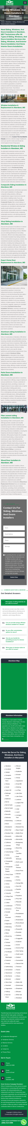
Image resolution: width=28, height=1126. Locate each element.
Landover (18, 799)
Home (3, 22)
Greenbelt (8, 985)
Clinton (7, 884)
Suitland (18, 957)
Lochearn (18, 823)
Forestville (8, 948)
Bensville (8, 814)
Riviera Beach (20, 923)
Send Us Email (10, 1072)
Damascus (8, 909)
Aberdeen (8, 22)
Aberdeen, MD (10, 1079)
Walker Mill (19, 982)
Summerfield (19, 960)
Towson (18, 969)
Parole (18, 892)
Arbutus (7, 784)
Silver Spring (19, 951)
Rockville (18, 926)
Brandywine (8, 827)
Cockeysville (9, 890)
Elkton (7, 933)
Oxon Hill (18, 886)
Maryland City (20, 827)
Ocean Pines (19, 870)
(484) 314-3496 (10, 1065)
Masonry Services (7, 1042)
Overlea (18, 880)
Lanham (18, 805)
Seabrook (18, 941)
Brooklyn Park (9, 833)
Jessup (18, 777)
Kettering (18, 787)
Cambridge (8, 848)
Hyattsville (19, 771)
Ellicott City (8, 936)
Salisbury (18, 935)
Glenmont (8, 979)
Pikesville (18, 901)
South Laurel (19, 954)
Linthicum (18, 820)
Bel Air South (9, 808)
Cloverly (7, 887)
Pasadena (19, 895)
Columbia (8, 899)
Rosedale (18, 932)
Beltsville (7, 811)
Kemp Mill (19, 784)
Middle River (19, 833)
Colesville (8, 893)
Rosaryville (19, 929)
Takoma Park (19, 963)
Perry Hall (19, 898)
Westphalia (19, 988)
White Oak (19, 994)
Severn (18, 944)
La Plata (18, 790)
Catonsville (8, 858)
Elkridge (7, 930)
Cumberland (8, 905)
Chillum (7, 877)
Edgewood (8, 923)
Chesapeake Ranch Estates (9, 869)
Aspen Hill (8, 790)
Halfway (7, 991)
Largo (17, 809)
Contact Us (5, 1049)
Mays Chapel (19, 830)
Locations (5, 1046)
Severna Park (20, 948)
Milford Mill (19, 836)
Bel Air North (8, 805)
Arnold (7, 787)
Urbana (18, 976)
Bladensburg (9, 820)
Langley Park (19, 802)
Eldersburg (8, 926)
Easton (7, 920)
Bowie (7, 823)
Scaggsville (19, 938)
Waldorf (18, 979)
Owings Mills (19, 883)
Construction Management (9, 1036)
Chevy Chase (9, 874)
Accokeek (8, 769)
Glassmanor (8, 973)
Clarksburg (8, 880)
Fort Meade (8, 951)
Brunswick (8, 836)
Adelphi (7, 772)
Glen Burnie (8, 976)
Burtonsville (8, 839)
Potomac (18, 905)
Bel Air (7, 802)
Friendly (7, 963)
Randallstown (20, 913)
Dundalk (7, 912)
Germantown (9, 969)
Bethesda (8, 817)
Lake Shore (19, 796)
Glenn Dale (8, 982)
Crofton (7, 902)
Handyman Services (8, 1039)
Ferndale (7, 945)
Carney (7, 855)
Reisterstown (19, 919)
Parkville (18, 889)
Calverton (8, 845)
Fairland (7, 942)
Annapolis (8, 775)
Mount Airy (19, 848)
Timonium (18, 966)
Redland (18, 916)
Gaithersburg (9, 966)
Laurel (18, 812)
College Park (9, 896)
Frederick (8, 960)
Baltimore (8, 798)
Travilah (18, 973)
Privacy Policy (6, 1052)
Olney (17, 877)
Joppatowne (19, 780)
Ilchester (18, 774)
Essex (7, 939)
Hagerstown (8, 988)
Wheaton (18, 991)
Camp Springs (9, 852)
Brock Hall (8, 830)
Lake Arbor (19, 793)
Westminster (19, 985)
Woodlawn (19, 998)
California (8, 842)
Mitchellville (19, 839)
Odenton (18, 873)
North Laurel (19, 862)
